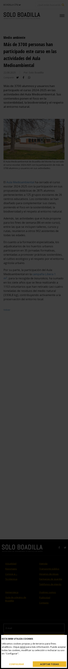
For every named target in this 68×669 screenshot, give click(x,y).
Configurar (16, 664)
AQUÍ (22, 646)
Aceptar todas (49, 664)
